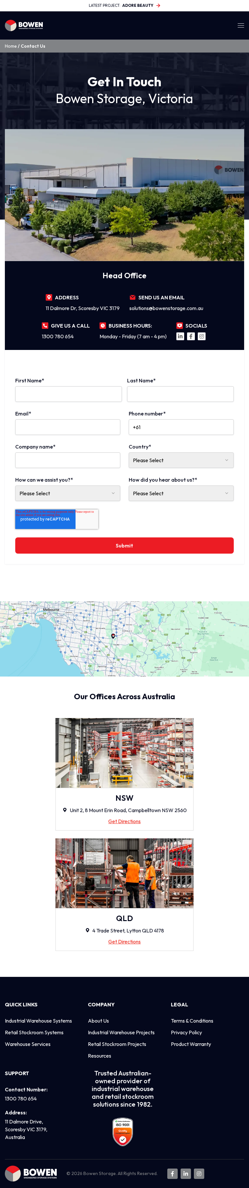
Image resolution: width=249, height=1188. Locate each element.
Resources (99, 1055)
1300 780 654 (58, 336)
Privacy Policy (186, 1032)
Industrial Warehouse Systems (38, 1020)
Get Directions (124, 821)
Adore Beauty (137, 5)
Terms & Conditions (192, 1020)
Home (11, 46)
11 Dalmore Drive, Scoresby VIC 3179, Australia (26, 1129)
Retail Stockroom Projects (117, 1044)
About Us (98, 1020)
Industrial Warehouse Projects (121, 1032)
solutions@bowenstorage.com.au (166, 308)
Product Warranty (191, 1044)
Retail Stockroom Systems (34, 1032)
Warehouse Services (28, 1044)
